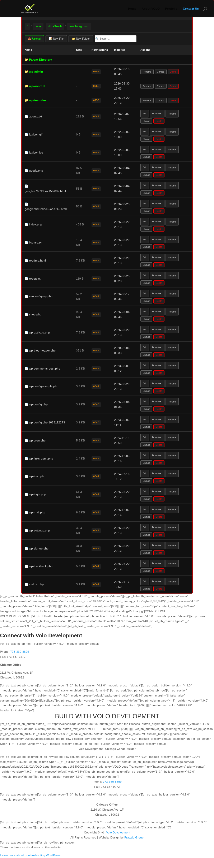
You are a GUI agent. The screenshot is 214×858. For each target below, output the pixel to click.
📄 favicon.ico (34, 152)
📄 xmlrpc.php (34, 584)
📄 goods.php (34, 170)
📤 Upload (34, 38)
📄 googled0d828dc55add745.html (46, 206)
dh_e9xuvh (55, 26)
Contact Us (191, 8)
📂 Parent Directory (38, 59)
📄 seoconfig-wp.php (38, 296)
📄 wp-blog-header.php (40, 350)
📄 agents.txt (33, 116)
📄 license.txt (33, 242)
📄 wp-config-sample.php (41, 386)
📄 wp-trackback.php (38, 566)
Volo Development (118, 832)
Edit (144, 113)
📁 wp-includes (36, 100)
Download (157, 113)
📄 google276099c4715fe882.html (45, 188)
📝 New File (56, 38)
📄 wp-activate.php (37, 332)
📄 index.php (33, 224)
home (38, 26)
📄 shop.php (33, 314)
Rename (147, 71)
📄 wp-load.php (35, 476)
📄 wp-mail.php (35, 512)
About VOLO (151, 8)
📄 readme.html (35, 260)
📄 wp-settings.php (37, 530)
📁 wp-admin (34, 71)
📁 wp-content (35, 86)
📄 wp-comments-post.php (42, 368)
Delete (173, 71)
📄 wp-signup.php (36, 548)
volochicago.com (79, 26)
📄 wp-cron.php (35, 440)
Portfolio (171, 8)
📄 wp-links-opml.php (39, 458)
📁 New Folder (81, 38)
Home (132, 8)
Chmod (160, 71)
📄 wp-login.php (35, 494)
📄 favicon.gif (33, 134)
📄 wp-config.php (36, 404)
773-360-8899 (19, 651)
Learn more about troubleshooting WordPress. (30, 855)
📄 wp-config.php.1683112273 (45, 422)
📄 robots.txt (33, 278)
